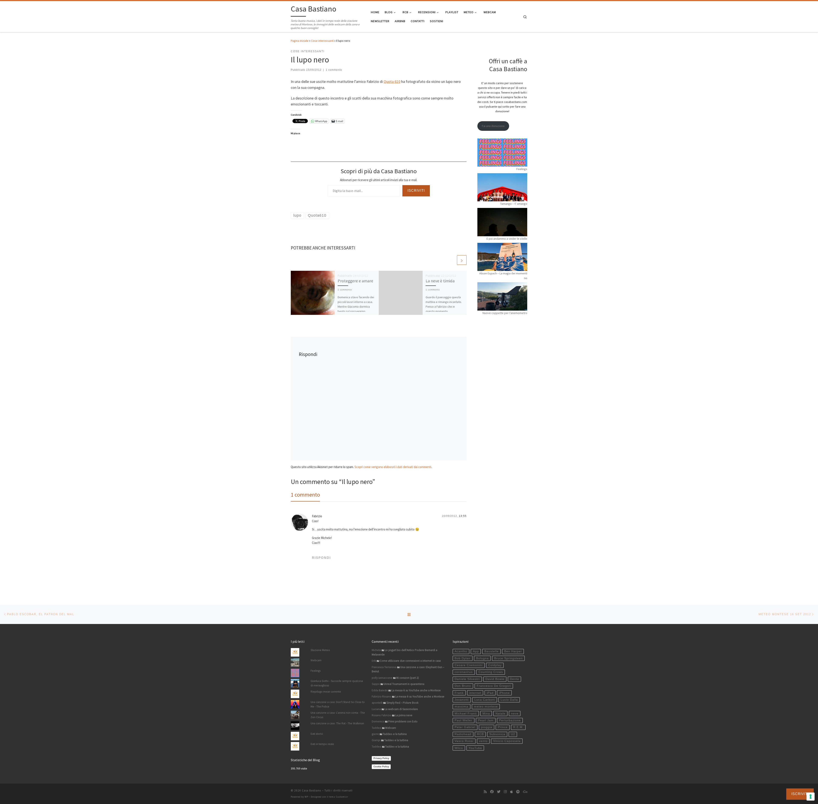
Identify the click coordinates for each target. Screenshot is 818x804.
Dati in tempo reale (322, 744)
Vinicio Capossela (507, 741)
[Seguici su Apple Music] (511, 791)
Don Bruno (463, 685)
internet (475, 692)
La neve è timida (440, 280)
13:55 (463, 515)
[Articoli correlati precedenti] (451, 260)
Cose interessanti (322, 41)
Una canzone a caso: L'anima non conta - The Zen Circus (338, 715)
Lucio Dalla (509, 699)
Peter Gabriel (465, 727)
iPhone (504, 692)
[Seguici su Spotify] (518, 791)
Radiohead (463, 734)
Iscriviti (416, 190)
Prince (503, 727)
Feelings (521, 169)
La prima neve (403, 715)
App (476, 651)
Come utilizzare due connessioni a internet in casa (410, 661)
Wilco (459, 748)
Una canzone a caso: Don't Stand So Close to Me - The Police (338, 704)
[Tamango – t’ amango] (502, 187)
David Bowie (494, 679)
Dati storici (317, 734)
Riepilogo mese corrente (326, 691)
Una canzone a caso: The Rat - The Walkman (337, 723)
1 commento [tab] (305, 494)
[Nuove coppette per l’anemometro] (502, 296)
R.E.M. (518, 727)
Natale (500, 713)
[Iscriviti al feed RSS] (485, 791)
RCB (480, 734)
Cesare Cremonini (468, 665)
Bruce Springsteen (508, 658)
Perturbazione (510, 720)
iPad (490, 692)
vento (483, 741)
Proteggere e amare (355, 280)
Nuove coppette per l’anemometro (504, 313)
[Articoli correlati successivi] (462, 260)
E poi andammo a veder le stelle (507, 239)
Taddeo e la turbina (395, 734)
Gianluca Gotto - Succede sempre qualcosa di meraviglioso (337, 683)
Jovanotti (462, 699)
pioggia (486, 727)
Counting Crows (490, 672)
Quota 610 (392, 81)
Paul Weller (463, 720)
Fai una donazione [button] (493, 126)
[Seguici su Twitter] (498, 791)
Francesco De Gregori (494, 685)
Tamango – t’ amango (513, 204)
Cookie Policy (381, 766)
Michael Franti (466, 713)
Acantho (461, 651)
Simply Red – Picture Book (402, 703)
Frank (459, 692)
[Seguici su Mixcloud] (525, 791)
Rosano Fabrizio (381, 715)
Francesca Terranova (384, 667)
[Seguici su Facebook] (492, 791)
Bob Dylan (462, 658)
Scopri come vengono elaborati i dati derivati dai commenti (392, 467)
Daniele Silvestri (467, 679)
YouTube (475, 748)
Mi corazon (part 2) (407, 678)
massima (461, 706)
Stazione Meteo (320, 650)
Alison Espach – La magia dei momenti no (503, 275)
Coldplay (495, 665)
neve (514, 713)
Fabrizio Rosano (381, 696)
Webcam (316, 660)
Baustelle (491, 651)
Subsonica (497, 734)
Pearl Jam (486, 720)
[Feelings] (502, 152)
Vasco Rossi (464, 741)
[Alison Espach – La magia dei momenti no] (502, 257)
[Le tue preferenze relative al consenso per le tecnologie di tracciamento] (810, 796)
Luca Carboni (484, 699)
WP (306, 796)
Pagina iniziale (299, 41)
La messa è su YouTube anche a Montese (416, 690)
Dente (514, 679)
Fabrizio (317, 516)
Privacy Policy (381, 758)
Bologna (482, 658)
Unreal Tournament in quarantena (404, 684)
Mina (486, 713)
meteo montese (486, 706)
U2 (513, 734)
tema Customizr (338, 796)
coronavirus (464, 672)
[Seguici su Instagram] (505, 791)
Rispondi (321, 557)
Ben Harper (513, 651)
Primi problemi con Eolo (403, 721)
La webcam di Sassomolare (401, 709)
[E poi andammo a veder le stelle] (502, 222)
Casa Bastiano (311, 790)
